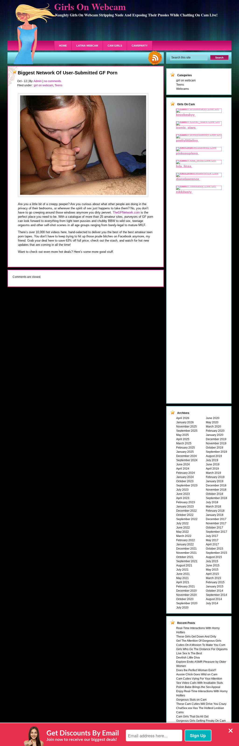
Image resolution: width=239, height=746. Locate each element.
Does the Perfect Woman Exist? (196, 670)
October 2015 (214, 548)
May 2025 (182, 435)
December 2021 (186, 548)
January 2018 (214, 515)
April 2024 (182, 468)
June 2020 (212, 418)
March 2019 (213, 472)
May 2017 (212, 540)
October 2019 (214, 447)
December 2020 (186, 590)
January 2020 (214, 435)
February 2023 (185, 502)
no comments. (53, 81)
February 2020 (215, 430)
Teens (58, 85)
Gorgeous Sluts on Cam (191, 699)
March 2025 (183, 443)
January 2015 (214, 586)
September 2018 (216, 498)
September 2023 (186, 485)
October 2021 (184, 557)
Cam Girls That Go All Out (192, 716)
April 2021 (182, 582)
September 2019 (216, 451)
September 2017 (216, 531)
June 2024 (183, 464)
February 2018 (215, 510)
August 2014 (214, 599)
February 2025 (185, 447)
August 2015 (214, 557)
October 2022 (184, 515)
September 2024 (186, 460)
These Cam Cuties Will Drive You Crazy (201, 704)
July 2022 (182, 523)
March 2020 (213, 426)
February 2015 (215, 582)
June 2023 (183, 494)
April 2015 (212, 574)
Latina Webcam (87, 45)
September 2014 (216, 595)
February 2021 (185, 586)
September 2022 (186, 519)
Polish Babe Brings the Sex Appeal (198, 687)
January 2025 (185, 451)
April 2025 (182, 439)
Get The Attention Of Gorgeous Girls (198, 640)
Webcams (182, 89)
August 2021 (184, 565)
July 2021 (182, 569)
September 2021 (186, 561)
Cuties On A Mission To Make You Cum (200, 645)
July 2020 (182, 607)
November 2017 (216, 523)
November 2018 (216, 489)
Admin (38, 81)
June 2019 (212, 464)
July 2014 (212, 603)
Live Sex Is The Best (189, 653)
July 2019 (212, 460)
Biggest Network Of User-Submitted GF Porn (67, 72)
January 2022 (185, 544)
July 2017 (212, 536)
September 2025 (186, 430)
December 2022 (186, 510)
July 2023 (182, 489)
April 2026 (182, 418)
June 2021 (183, 574)
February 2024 (185, 472)
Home (63, 45)
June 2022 (183, 527)
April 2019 (212, 468)
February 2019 (215, 477)
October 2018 (214, 494)
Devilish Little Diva (188, 657)
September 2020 (186, 603)
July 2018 (212, 502)
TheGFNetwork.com (126, 212)
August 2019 (214, 456)
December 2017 (216, 519)
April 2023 (182, 498)
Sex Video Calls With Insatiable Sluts (199, 682)
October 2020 (184, 599)
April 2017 (212, 544)
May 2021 (182, 578)
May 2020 (212, 422)
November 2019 (216, 443)
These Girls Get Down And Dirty (196, 636)
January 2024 (185, 477)
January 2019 (214, 481)
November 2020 (186, 595)
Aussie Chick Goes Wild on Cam (196, 674)
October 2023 (184, 481)
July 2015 (212, 561)
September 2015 (216, 552)
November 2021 (186, 552)
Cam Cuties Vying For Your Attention (199, 678)
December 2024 (186, 456)
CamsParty (140, 45)
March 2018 (213, 506)
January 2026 (185, 422)
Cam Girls (115, 45)
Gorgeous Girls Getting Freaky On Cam (201, 720)
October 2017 (214, 527)
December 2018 (216, 485)
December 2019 (216, 439)
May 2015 (212, 569)
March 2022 (183, 536)
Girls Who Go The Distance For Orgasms (202, 649)
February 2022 (185, 540)
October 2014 (214, 590)
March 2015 (213, 578)
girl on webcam (43, 85)
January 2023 (185, 506)
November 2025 (186, 426)
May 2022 (182, 531)
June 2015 (212, 565)
